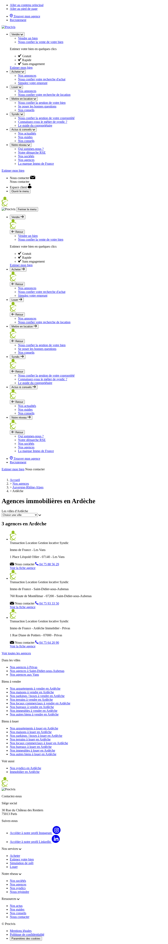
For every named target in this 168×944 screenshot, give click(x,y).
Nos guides (25, 137)
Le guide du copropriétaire (35, 125)
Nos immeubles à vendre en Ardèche (33, 710)
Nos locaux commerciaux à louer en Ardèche (39, 743)
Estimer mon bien (21, 67)
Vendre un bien (28, 38)
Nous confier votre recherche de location (44, 94)
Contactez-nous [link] (12, 796)
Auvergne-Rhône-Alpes (27, 487)
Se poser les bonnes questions (37, 106)
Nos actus (16, 905)
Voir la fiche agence (22, 568)
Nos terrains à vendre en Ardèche (31, 699)
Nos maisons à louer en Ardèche (31, 732)
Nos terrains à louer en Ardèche (30, 739)
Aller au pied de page (23, 8)
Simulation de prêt (21, 863)
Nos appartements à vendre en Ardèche (35, 688)
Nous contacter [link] (35, 469)
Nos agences (26, 160)
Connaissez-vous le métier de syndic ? (42, 121)
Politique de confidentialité (27, 934)
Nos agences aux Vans (24, 674)
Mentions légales (21, 931)
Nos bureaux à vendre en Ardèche (32, 707)
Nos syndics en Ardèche (25, 768)
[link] (22, 178)
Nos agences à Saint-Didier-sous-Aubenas (37, 671)
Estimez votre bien (22, 859)
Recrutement (18, 20)
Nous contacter (19, 917)
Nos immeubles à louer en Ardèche (32, 750)
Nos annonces (27, 75)
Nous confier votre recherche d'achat (41, 79)
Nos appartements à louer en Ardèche (34, 728)
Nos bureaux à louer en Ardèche (31, 747)
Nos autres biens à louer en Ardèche (33, 754)
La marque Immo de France (36, 163)
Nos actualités (27, 133)
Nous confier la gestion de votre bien (42, 102)
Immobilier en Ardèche (25, 772)
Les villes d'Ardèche (15, 511)
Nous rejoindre (19, 892)
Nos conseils (26, 110)
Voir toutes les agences (16, 653)
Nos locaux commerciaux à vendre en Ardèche (40, 703)
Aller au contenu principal (26, 5)
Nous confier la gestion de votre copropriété (46, 118)
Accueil (15, 480)
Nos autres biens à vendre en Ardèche (34, 714)
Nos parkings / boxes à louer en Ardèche (36, 735)
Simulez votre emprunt (32, 83)
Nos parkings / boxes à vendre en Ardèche (37, 696)
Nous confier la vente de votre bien (40, 42)
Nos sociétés (26, 156)
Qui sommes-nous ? (31, 149)
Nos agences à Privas (23, 667)
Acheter (15, 855)
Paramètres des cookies (25, 938)
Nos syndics (18, 888)
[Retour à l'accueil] (8, 27)
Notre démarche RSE (32, 152)
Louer (14, 867)
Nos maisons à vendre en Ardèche (32, 692)
